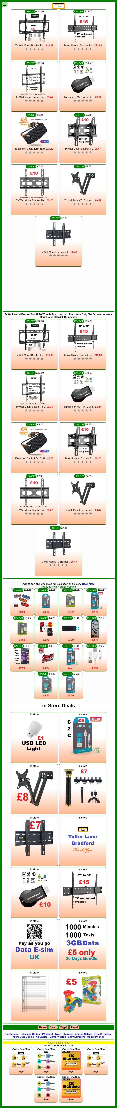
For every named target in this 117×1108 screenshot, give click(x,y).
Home (42, 1027)
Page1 (53, 1027)
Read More (88, 584)
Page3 (74, 1027)
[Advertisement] (58, 288)
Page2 (63, 1027)
